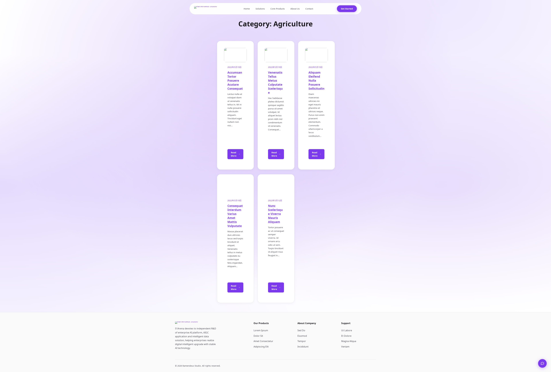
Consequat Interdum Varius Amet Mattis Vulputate (235, 216)
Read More (233, 154)
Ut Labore (346, 330)
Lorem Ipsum (261, 330)
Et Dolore (346, 335)
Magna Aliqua (348, 341)
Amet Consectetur (263, 341)
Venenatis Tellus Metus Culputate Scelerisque (275, 82)
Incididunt (303, 346)
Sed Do (301, 330)
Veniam (345, 346)
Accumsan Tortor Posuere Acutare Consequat (235, 80)
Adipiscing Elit (261, 346)
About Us (295, 8)
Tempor (301, 341)
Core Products (277, 8)
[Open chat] (542, 363)
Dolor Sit (258, 335)
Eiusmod (302, 335)
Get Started (347, 8)
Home (247, 8)
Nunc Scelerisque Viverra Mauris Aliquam (297, 263)
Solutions (260, 8)
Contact (309, 8)
